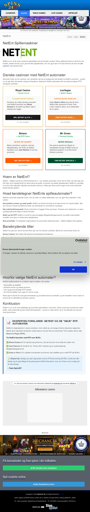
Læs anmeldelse (24, 122)
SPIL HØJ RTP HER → (23, 160)
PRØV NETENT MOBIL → (65, 117)
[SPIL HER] (45, 19)
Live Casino (57, 13)
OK (73, 269)
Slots (24, 13)
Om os (62, 494)
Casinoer (10, 13)
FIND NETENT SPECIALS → (65, 160)
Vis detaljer (78, 262)
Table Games (39, 13)
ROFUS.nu (73, 383)
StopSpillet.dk (58, 383)
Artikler (72, 13)
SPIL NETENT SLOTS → (22, 117)
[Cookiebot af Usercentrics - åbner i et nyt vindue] (77, 241)
